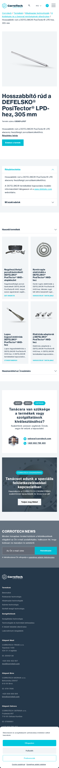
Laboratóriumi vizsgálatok (12, 631)
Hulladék (29, 750)
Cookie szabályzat (18, 764)
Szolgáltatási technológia (12, 619)
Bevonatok (6, 593)
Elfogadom (29, 743)
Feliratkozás (45, 551)
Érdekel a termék (13, 143)
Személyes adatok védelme (36, 764)
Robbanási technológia (11, 597)
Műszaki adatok (12, 202)
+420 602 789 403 (37, 443)
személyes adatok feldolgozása (41, 557)
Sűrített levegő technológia (13, 608)
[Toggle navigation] (53, 5)
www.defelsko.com (43, 189)
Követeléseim (45, 5)
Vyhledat (30, 5)
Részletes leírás (10, 135)
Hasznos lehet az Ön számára (16, 371)
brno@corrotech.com (10, 696)
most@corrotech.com (11, 664)
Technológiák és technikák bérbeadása (18, 623)
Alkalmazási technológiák (12, 601)
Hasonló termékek (11, 229)
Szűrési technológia (10, 604)
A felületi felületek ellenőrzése (14, 627)
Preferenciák (29, 758)
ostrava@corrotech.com (39, 438)
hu (37, 6)
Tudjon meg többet (29, 502)
